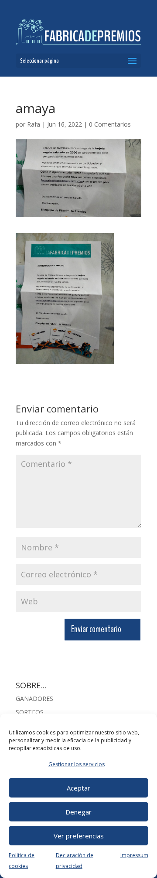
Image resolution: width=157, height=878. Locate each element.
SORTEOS (30, 712)
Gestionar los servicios (76, 764)
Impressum (134, 855)
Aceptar (78, 788)
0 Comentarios (110, 124)
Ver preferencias (79, 835)
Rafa (33, 124)
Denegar (78, 812)
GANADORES (34, 698)
